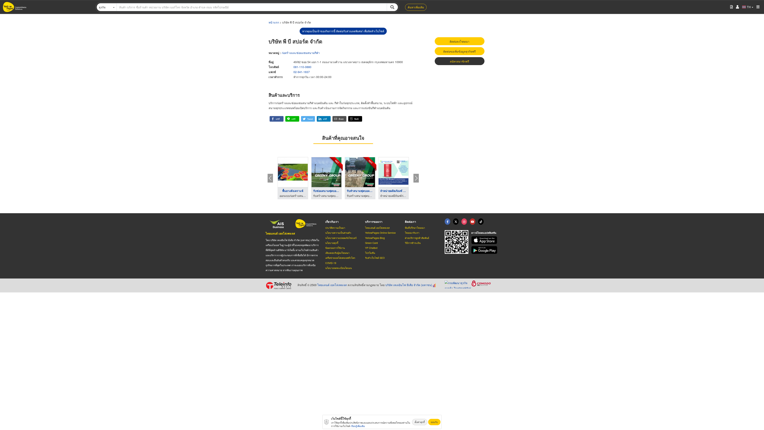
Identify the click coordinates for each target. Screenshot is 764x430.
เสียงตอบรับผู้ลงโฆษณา (337, 252)
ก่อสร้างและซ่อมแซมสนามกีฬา (301, 53)
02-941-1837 (301, 72)
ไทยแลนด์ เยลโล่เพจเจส (280, 233)
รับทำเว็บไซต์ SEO (375, 257)
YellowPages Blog (375, 237)
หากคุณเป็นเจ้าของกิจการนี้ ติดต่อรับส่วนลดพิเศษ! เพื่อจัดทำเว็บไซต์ (343, 31)
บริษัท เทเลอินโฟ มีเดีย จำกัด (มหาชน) (408, 285)
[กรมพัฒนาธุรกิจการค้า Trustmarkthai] (458, 284)
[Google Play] (484, 250)
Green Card (371, 242)
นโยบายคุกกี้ (331, 242)
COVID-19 (330, 263)
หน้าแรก (274, 22)
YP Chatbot (371, 247)
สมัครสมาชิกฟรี (459, 61)
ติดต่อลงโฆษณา (459, 41)
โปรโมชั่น (370, 252)
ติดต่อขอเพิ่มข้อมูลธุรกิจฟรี (459, 51)
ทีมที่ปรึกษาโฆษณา (415, 227)
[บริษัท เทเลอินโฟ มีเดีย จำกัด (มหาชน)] (280, 285)
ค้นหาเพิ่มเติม (416, 7)
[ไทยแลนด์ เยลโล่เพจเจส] (456, 221)
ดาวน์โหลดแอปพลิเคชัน (483, 233)
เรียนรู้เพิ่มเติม (358, 426)
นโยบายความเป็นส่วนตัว (338, 232)
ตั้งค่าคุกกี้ (420, 422)
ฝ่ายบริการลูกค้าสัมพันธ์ (417, 237)
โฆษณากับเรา (412, 232)
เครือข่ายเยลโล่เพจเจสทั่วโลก (340, 257)
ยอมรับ (434, 422)
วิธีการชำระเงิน (413, 242)
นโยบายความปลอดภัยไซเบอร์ (341, 237)
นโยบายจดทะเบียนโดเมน (338, 268)
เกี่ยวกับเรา (332, 222)
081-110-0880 (302, 67)
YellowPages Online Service (380, 232)
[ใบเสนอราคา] (731, 7)
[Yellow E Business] (447, 221)
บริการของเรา (373, 222)
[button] (277, 119)
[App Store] (484, 240)
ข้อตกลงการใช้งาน (335, 247)
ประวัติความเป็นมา (335, 227)
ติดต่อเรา (410, 222)
